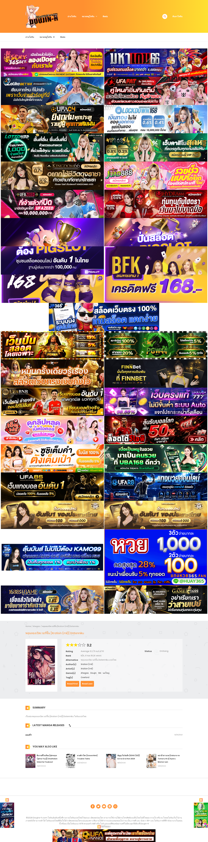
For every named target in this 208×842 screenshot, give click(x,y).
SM (99, 673)
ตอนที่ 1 (28, 734)
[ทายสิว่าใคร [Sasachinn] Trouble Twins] (71, 760)
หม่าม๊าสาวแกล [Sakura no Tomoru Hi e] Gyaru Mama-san (169, 758)
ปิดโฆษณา (106, 826)
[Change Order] (70, 725)
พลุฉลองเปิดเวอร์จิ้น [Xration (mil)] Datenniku (60, 626)
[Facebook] (93, 806)
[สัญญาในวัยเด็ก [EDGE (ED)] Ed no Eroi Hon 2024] (111, 760)
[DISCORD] (115, 806)
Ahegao (36, 626)
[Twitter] (98, 806)
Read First (72, 683)
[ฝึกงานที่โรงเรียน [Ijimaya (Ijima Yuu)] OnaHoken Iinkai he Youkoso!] (30, 760)
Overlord (85, 677)
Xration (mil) (87, 664)
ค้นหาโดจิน (177, 16)
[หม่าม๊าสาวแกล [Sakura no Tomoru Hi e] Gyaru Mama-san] (151, 760)
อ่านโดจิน (72, 16)
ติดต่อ (105, 16)
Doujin (93, 673)
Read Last (87, 683)
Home (28, 626)
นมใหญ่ (106, 673)
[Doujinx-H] (41, 16)
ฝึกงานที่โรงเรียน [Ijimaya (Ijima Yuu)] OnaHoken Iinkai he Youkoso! (47, 758)
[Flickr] (110, 806)
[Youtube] (104, 806)
